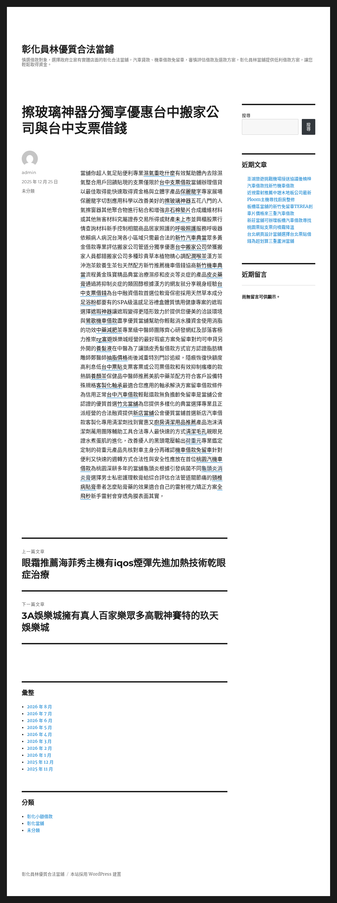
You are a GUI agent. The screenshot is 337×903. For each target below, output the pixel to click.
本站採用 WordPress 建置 (95, 874)
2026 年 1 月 (39, 755)
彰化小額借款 (40, 816)
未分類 (28, 190)
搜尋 (246, 115)
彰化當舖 (35, 823)
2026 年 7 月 (39, 713)
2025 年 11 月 (40, 769)
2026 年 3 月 (39, 741)
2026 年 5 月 (39, 727)
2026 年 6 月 (39, 720)
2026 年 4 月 (39, 734)
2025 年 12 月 (40, 762)
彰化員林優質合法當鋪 (68, 49)
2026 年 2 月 (39, 748)
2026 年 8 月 (39, 707)
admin (29, 172)
